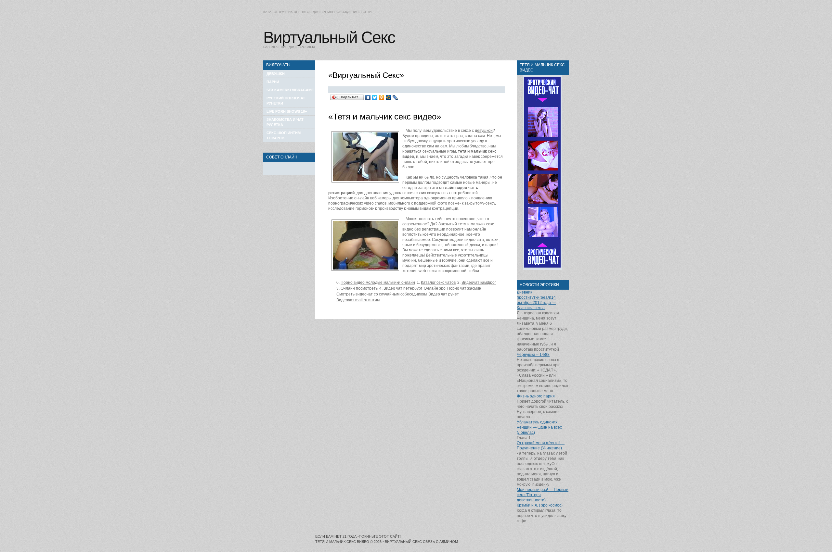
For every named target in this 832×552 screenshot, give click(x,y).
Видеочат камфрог (479, 282)
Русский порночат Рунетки (285, 100)
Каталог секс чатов (438, 282)
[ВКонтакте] (368, 97)
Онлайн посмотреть (359, 288)
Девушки (275, 74)
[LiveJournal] (395, 97)
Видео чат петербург (403, 288)
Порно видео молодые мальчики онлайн (378, 282)
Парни (272, 82)
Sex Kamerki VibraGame (290, 90)
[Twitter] (374, 97)
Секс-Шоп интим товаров (283, 135)
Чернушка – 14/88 (533, 354)
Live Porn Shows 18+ (286, 111)
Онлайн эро (435, 288)
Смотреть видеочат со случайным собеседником (381, 294)
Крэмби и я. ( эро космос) (540, 505)
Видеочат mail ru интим (358, 300)
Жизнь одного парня (536, 396)
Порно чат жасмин (464, 288)
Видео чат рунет (443, 294)
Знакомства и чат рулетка (285, 122)
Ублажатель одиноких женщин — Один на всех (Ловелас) (539, 427)
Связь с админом (440, 542)
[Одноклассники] (381, 97)
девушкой (484, 130)
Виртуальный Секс (329, 37)
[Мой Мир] (388, 97)
